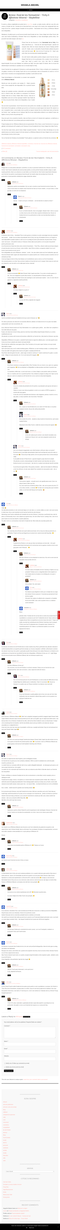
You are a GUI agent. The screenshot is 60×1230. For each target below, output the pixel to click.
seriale (5, 1150)
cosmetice (18, 20)
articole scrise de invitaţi (9, 1107)
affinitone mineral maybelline (19, 143)
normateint (18, 146)
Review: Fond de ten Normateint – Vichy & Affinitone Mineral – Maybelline (29, 16)
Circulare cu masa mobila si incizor (12, 1184)
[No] (58, 1227)
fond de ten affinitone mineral (49, 143)
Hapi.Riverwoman (8, 1189)
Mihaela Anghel (30, 5)
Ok (26, 1227)
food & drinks (6, 1137)
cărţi (4, 1117)
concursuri (6, 1122)
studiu (4, 1153)
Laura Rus (29, 24)
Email (6, 1048)
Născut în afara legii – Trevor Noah (18, 1218)
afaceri (5, 1102)
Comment (7, 1026)
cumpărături (24, 20)
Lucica (5, 1211)
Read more (31, 1227)
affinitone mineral (6, 143)
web (4, 1160)
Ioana (7, 712)
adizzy (7, 868)
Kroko (4, 1192)
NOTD (5, 1142)
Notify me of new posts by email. (15, 1067)
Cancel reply (26, 1016)
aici (23, 38)
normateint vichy (25, 146)
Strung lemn (6, 1197)
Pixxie (7, 942)
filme (4, 1135)
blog (4, 1109)
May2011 (4, 17)
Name (6, 1041)
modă (4, 1140)
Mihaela (19, 1016)
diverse (5, 1132)
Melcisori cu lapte (22, 1208)
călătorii (5, 1112)
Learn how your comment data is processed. (35, 1079)
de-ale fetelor (7, 1130)
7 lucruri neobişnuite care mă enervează (47, 151)
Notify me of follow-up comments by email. (17, 1063)
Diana (7, 313)
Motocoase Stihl (7, 1194)
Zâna (7, 982)
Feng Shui (5, 1187)
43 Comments (7, 148)
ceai (4, 1119)
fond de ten (37, 143)
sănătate (5, 1148)
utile (4, 1158)
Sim (7, 503)
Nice (7, 642)
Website (6, 1056)
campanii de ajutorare (9, 1114)
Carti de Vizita (7, 1182)
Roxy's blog (9, 855)
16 (5, 15)
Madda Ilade (9, 822)
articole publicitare (8, 1104)
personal (5, 1145)
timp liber (5, 1155)
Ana (7, 163)
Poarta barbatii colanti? (18, 1213)
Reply (3, 180)
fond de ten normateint (8, 146)
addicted (8, 230)
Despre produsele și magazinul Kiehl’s (19, 1211)
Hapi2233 (8, 906)
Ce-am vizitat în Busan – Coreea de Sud (19, 1216)
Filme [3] (4, 151)
